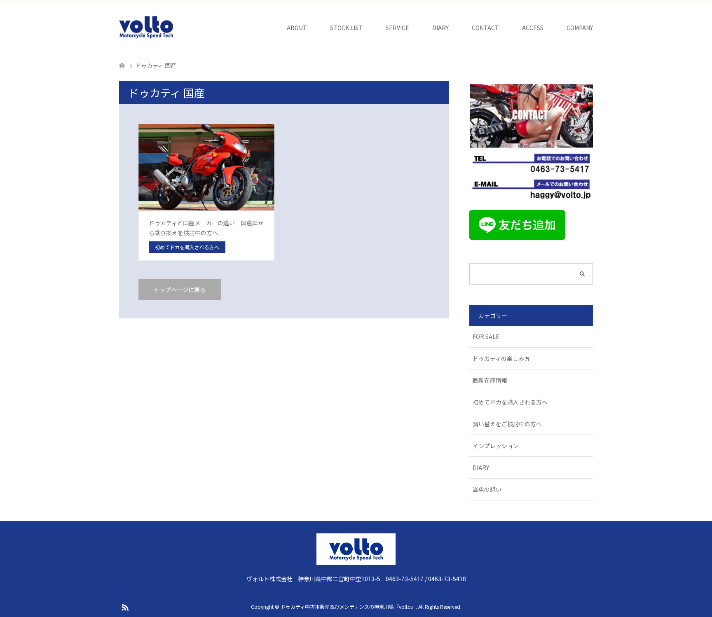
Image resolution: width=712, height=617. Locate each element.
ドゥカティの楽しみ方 (501, 358)
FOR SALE (486, 336)
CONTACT (485, 27)
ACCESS (532, 27)
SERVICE (397, 27)
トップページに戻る (180, 289)
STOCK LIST (346, 27)
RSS (125, 607)
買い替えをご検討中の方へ (507, 424)
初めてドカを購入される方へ (510, 402)
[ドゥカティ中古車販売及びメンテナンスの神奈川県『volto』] (146, 27)
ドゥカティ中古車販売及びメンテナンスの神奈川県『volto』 (348, 606)
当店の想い (487, 489)
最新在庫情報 (490, 380)
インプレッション (496, 446)
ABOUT (297, 27)
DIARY (440, 27)
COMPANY (580, 27)
